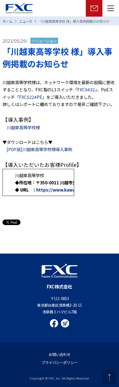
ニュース (25, 21)
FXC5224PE (30, 97)
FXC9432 (86, 89)
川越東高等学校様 (23, 127)
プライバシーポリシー (59, 362)
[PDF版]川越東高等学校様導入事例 (37, 149)
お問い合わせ (59, 354)
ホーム (7, 21)
